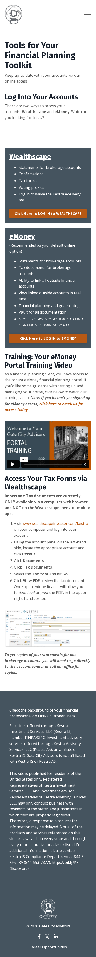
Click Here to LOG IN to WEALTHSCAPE (48, 213)
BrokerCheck (63, 716)
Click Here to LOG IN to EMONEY (48, 338)
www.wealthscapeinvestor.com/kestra (55, 523)
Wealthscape (30, 156)
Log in (24, 194)
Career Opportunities (48, 947)
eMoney (22, 236)
